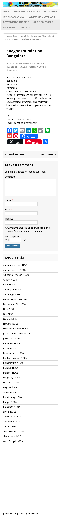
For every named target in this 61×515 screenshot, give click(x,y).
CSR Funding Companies (42, 16)
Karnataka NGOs (21, 36)
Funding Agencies (13, 16)
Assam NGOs (10, 279)
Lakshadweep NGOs (13, 353)
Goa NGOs (8, 314)
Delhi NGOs (9, 309)
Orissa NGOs (9, 392)
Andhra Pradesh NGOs (14, 269)
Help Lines (9, 27)
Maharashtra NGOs (13, 362)
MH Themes (33, 513)
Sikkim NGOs (9, 411)
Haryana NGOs (10, 323)
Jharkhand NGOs (11, 338)
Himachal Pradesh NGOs (15, 328)
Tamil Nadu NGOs (12, 416)
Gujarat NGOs (10, 318)
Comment (10, 176)
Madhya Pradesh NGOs (15, 357)
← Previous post (14, 154)
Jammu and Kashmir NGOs (16, 333)
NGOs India (50, 11)
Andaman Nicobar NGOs (15, 265)
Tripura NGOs (10, 426)
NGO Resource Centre (27, 11)
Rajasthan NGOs (11, 406)
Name (8, 200)
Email (8, 209)
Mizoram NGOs (11, 382)
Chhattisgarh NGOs (13, 294)
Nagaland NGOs (11, 387)
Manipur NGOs (10, 372)
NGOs (6, 11)
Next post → (48, 154)
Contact (25, 27)
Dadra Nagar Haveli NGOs (16, 299)
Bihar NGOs (9, 284)
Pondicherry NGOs (12, 397)
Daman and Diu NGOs (14, 304)
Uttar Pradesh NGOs (13, 431)
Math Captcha (12, 236)
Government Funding (16, 22)
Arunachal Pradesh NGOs (16, 274)
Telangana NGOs (11, 421)
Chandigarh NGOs (12, 289)
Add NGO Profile (43, 22)
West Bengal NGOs (13, 441)
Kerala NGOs (9, 348)
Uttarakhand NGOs (12, 436)
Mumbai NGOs (10, 367)
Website (9, 218)
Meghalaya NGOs (12, 377)
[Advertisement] (30, 480)
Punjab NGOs (10, 402)
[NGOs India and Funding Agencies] (30, 4)
